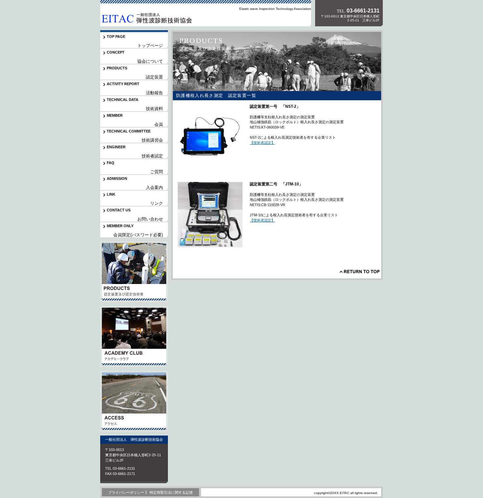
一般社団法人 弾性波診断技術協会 (146, 18)
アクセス (134, 336)
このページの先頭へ (359, 271)
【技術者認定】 (262, 143)
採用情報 (134, 401)
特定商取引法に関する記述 (171, 492)
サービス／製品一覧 (134, 271)
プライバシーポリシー (126, 492)
